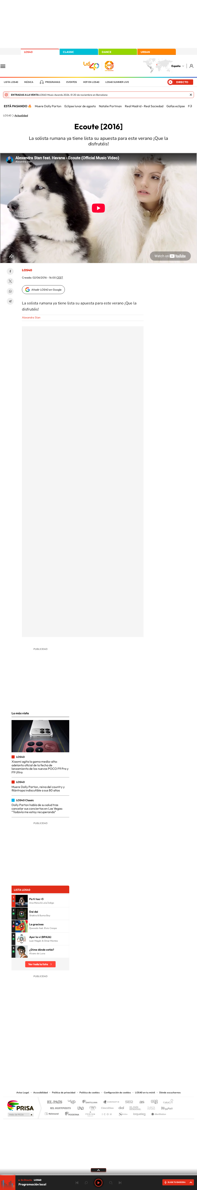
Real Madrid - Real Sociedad (144, 106)
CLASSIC (68, 52)
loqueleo (139, 1112)
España (175, 66)
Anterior (77, 1182)
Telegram (10, 301)
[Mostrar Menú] (5, 66)
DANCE (106, 52)
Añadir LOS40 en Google (46, 289)
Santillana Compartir (111, 1102)
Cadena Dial (121, 1107)
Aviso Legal (22, 1092)
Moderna (71, 1112)
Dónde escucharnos (170, 1092)
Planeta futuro (149, 1107)
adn (153, 1102)
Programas (52, 82)
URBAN (145, 52)
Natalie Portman (110, 106)
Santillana (91, 1102)
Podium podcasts (90, 1112)
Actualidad (21, 115)
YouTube (91, 1051)
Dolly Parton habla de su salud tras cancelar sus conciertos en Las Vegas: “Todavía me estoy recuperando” (37, 808)
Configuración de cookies (117, 1092)
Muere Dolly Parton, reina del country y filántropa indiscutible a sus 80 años (38, 788)
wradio (92, 1107)
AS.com (140, 1102)
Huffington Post (59, 1107)
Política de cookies (89, 1092)
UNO (81, 1107)
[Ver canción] (21, 901)
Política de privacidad (63, 1092)
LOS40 (28, 52)
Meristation (158, 1112)
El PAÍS (54, 1102)
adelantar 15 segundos (111, 1182)
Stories (122, 1051)
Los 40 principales (73, 1102)
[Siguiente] (191, 106)
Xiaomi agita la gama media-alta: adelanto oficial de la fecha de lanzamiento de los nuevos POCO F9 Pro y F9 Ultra (40, 767)
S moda (122, 1112)
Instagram (75, 1051)
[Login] (191, 66)
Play (98, 1182)
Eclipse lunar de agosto (80, 106)
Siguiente (120, 1182)
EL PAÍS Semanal (135, 1107)
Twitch (114, 1051)
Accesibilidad (40, 1092)
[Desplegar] (98, 1170)
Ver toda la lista (38, 964)
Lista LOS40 (11, 82)
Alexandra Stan (31, 317)
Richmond (52, 1112)
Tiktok (83, 1051)
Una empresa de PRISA (20, 1105)
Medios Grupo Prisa (20, 1114)
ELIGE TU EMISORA (176, 1182)
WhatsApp (10, 291)
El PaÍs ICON (106, 1112)
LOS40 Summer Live (117, 82)
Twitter (10, 281)
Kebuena (163, 1107)
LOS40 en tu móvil (145, 1092)
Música (28, 82)
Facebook (10, 271)
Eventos (71, 82)
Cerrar (190, 94)
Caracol (167, 1102)
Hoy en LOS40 (91, 82)
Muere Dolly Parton (48, 106)
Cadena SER (128, 1102)
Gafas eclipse (175, 106)
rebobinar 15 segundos (86, 1182)
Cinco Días (106, 1107)
